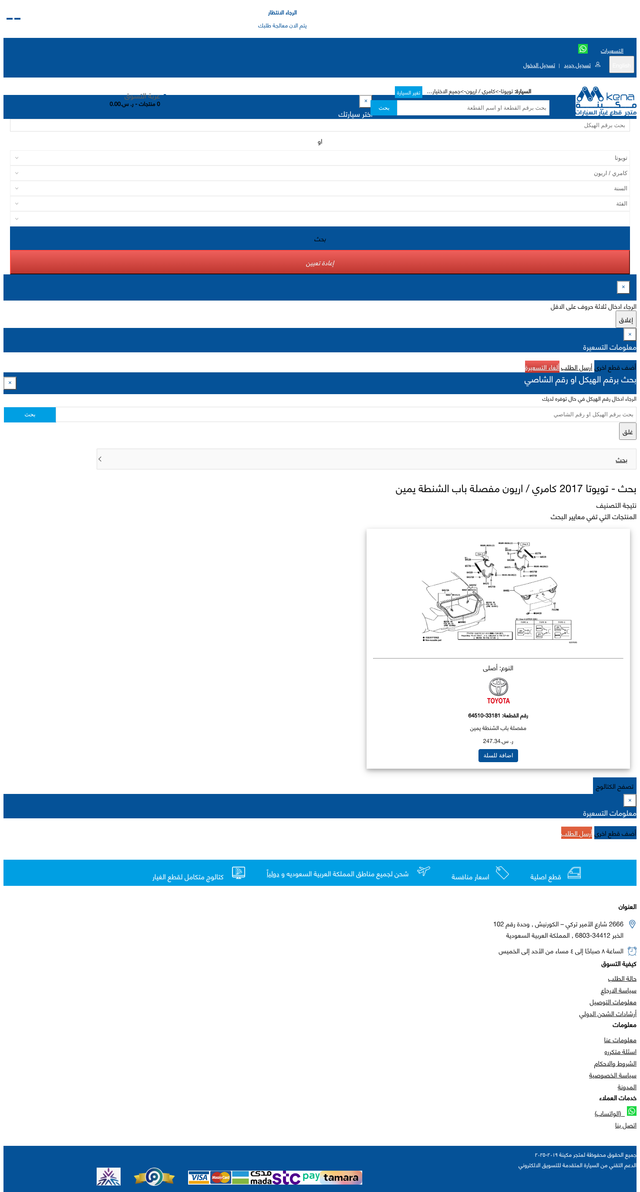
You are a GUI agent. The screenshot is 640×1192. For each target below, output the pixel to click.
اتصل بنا (626, 1124)
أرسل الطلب (576, 367)
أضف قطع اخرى (616, 367)
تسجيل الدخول (539, 64)
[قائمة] (17, 19)
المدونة (627, 1086)
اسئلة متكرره (621, 1051)
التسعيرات (612, 50)
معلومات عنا (620, 1039)
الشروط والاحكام (615, 1063)
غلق (628, 431)
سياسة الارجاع (619, 989)
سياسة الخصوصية (613, 1074)
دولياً (273, 873)
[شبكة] (10, 19)
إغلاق (626, 319)
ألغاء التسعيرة (542, 367)
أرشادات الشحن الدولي (608, 1013)
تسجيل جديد (577, 64)
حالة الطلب (622, 978)
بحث (383, 108)
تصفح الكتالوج (614, 786)
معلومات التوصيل (613, 1001)
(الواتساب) (610, 1113)
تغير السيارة (408, 92)
